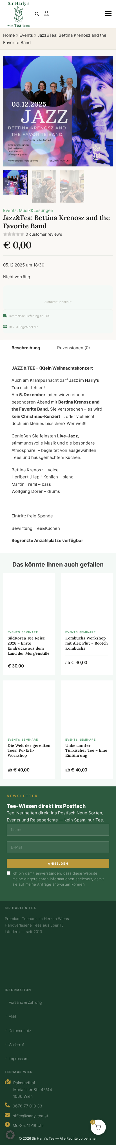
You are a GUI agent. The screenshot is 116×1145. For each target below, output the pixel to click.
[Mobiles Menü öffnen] (105, 17)
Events (26, 35)
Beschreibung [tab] (26, 347)
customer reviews (44, 234)
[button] (105, 63)
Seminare (30, 632)
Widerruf (16, 1044)
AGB (12, 1016)
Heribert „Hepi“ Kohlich (35, 477)
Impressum (18, 1058)
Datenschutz (20, 1030)
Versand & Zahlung (25, 1002)
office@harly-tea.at (30, 1115)
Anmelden (58, 864)
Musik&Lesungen (36, 210)
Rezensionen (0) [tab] (73, 347)
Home (9, 35)
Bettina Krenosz (74, 402)
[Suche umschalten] (37, 14)
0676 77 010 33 (27, 1105)
